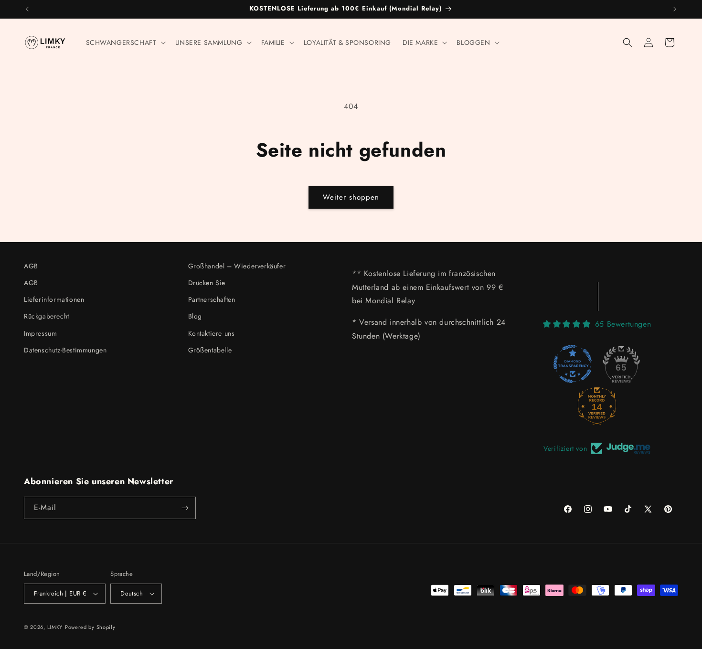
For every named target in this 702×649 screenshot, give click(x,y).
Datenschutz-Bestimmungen (65, 350)
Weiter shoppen (351, 197)
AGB (31, 266)
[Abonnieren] (184, 508)
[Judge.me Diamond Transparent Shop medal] (572, 364)
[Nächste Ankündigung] (674, 9)
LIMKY (55, 627)
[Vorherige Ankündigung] (27, 9)
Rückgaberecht (46, 316)
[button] (125, 42)
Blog (195, 316)
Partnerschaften (211, 299)
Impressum (40, 333)
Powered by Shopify (90, 627)
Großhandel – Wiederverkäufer (237, 266)
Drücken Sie (207, 282)
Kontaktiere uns (211, 333)
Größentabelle (210, 350)
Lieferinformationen (54, 299)
